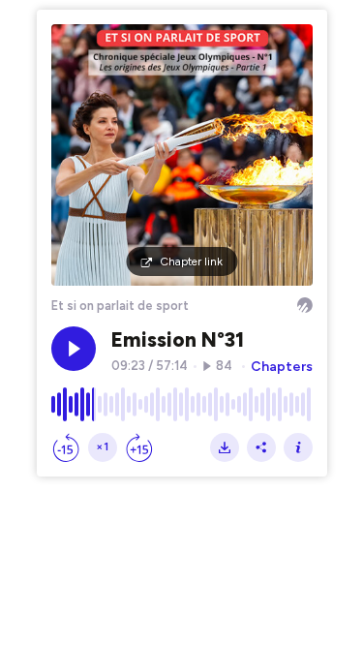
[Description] (298, 447)
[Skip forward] (139, 447)
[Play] (73, 348)
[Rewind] (65, 447)
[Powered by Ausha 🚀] (305, 305)
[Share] (261, 447)
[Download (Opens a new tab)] (224, 447)
